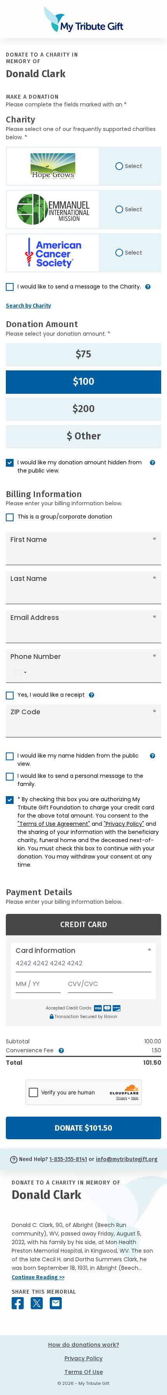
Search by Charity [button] (28, 306)
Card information (45, 950)
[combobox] (20, 672)
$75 (83, 354)
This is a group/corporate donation (64, 516)
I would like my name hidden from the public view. (78, 760)
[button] (148, 290)
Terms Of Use (83, 1372)
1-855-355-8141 (68, 1159)
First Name (28, 539)
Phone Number (35, 656)
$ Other (84, 436)
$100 (83, 382)
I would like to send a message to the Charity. (79, 286)
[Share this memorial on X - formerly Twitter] (36, 1303)
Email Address (34, 617)
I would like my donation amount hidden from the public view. (79, 466)
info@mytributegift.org (126, 1159)
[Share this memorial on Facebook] (17, 1303)
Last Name (28, 578)
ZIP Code (25, 712)
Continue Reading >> (38, 1277)
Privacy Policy (83, 1358)
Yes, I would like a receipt (51, 695)
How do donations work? (83, 1345)
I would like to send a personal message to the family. (80, 780)
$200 (84, 409)
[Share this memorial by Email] (55, 1303)
